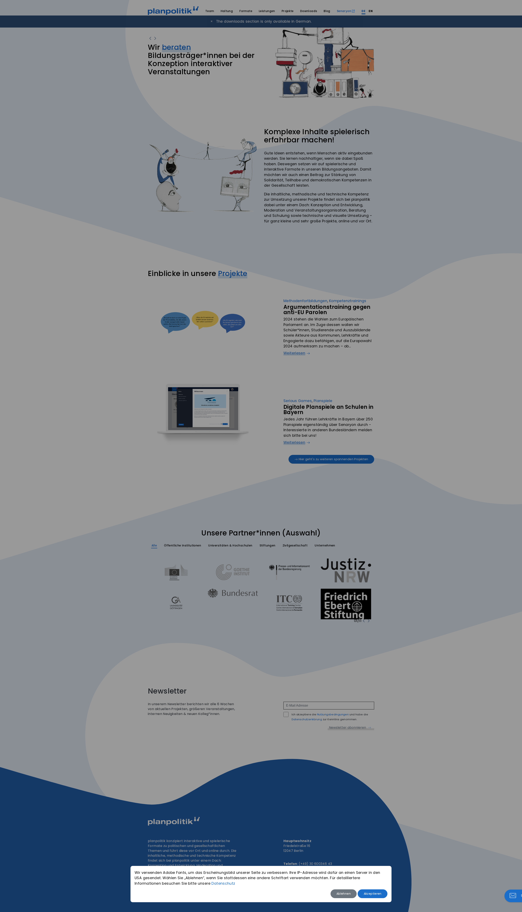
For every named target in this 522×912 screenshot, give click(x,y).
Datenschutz (223, 883)
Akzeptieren (373, 894)
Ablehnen (343, 894)
